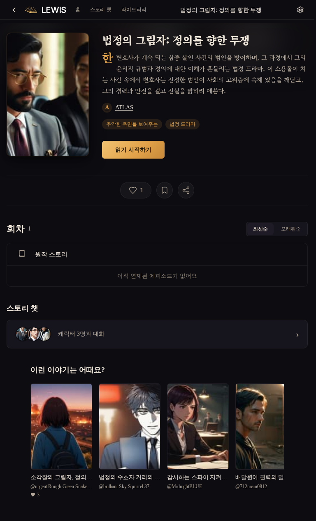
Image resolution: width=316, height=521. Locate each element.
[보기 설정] (300, 10)
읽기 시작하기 (133, 149)
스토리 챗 (101, 9)
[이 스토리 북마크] (164, 190)
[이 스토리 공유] (186, 190)
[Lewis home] (45, 10)
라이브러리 (133, 9)
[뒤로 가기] (14, 10)
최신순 (260, 229)
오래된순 (291, 229)
